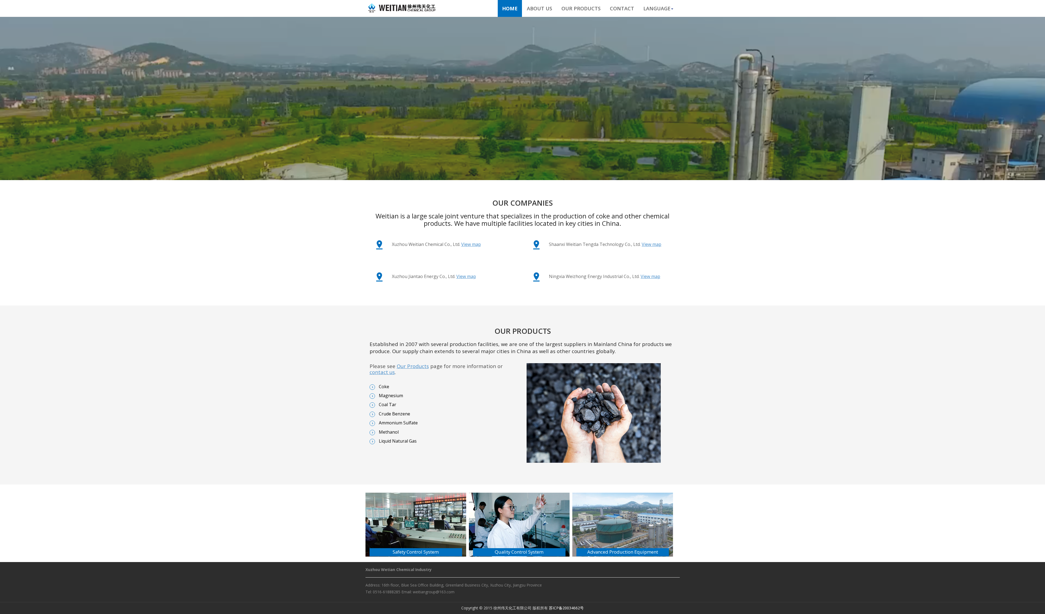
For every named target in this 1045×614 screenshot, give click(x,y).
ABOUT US (539, 8)
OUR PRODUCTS (581, 8)
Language (657, 8)
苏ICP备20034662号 (566, 607)
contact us (382, 372)
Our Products (413, 366)
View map (471, 244)
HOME (510, 8)
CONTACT (622, 8)
